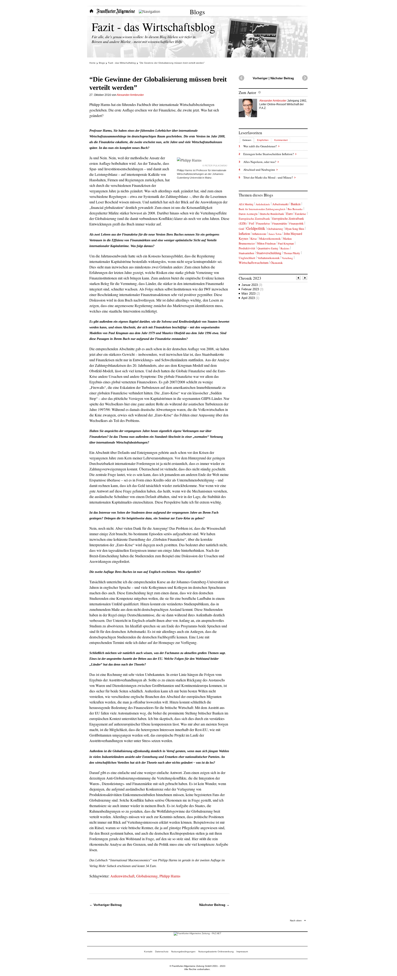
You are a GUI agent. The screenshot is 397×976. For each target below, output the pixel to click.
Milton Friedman (266, 243)
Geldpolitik (255, 228)
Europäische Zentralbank (254, 218)
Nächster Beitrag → (214, 905)
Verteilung (287, 258)
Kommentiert (281, 140)
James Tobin (275, 234)
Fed (251, 223)
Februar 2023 (252, 289)
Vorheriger (260, 78)
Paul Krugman (286, 243)
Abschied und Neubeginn (259, 170)
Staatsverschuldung (268, 253)
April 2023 (250, 298)
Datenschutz (161, 951)
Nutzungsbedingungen (183, 951)
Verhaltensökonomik (269, 258)
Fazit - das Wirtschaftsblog (153, 26)
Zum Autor (247, 92)
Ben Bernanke (295, 209)
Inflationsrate (259, 234)
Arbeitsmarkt (280, 204)
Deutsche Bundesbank (272, 214)
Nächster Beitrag (282, 78)
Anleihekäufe (263, 204)
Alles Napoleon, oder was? (259, 162)
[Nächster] (305, 278)
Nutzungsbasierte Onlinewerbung (216, 951)
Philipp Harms (169, 876)
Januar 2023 (251, 285)
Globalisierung (147, 876)
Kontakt (148, 951)
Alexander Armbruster (130, 95)
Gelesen (246, 140)
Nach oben (296, 920)
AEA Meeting (246, 204)
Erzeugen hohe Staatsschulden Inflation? (268, 154)
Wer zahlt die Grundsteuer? (260, 146)
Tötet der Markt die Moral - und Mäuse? (268, 177)
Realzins (285, 248)
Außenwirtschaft (122, 876)
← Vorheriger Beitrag (105, 905)
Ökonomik (277, 263)
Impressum (242, 951)
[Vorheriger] (298, 278)
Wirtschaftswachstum (253, 262)
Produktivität (247, 248)
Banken (296, 204)
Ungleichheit (247, 258)
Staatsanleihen (246, 253)
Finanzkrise (263, 223)
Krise (253, 238)
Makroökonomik (270, 238)
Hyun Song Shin (294, 229)
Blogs (197, 11)
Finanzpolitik (296, 223)
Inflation (244, 233)
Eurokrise (300, 214)
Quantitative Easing (268, 248)
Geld (241, 228)
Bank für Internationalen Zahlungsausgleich (262, 209)
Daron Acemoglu (248, 214)
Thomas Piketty (292, 253)
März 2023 (250, 293)
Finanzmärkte (279, 223)
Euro (289, 213)
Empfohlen (263, 140)
